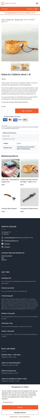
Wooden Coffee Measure (9, 209)
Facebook (7, 244)
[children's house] (20, 42)
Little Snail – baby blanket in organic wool (10, 181)
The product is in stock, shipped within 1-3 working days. (25, 147)
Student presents (7, 288)
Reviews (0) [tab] (6, 136)
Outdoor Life (9, 126)
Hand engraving (15, 128)
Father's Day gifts (7, 331)
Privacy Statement (24, 416)
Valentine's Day (7, 323)
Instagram (7, 247)
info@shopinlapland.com (11, 241)
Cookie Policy (14, 416)
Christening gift (7, 128)
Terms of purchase (6, 256)
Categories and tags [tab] (9, 139)
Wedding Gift (6, 278)
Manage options (20, 412)
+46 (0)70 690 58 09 (9, 237)
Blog (2, 258)
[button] (15, 66)
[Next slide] (37, 42)
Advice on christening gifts (10, 363)
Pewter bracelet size (8, 371)
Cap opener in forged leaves (29, 209)
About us (4, 259)
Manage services (8, 402)
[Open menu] (37, 3)
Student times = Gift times (11, 355)
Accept (20, 407)
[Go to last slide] (2, 42)
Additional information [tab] (9, 133)
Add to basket (27, 111)
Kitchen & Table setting (33, 126)
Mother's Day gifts (8, 314)
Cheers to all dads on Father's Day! (14, 379)
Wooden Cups (24, 126)
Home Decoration (17, 126)
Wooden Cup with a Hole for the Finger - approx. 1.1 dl (29, 181)
